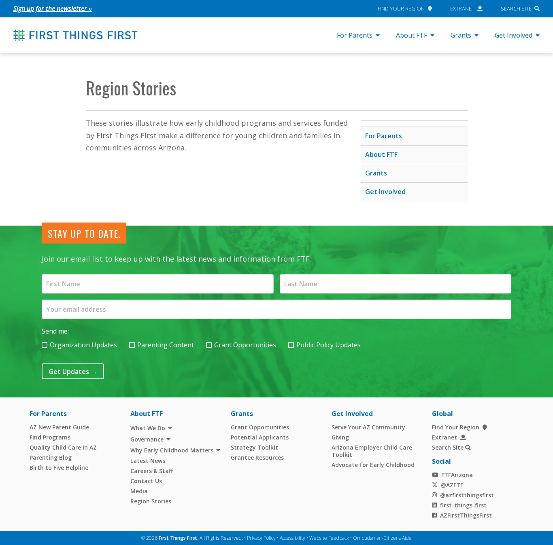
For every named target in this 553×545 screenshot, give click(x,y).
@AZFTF (452, 485)
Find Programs (50, 437)
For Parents (354, 35)
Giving (340, 437)
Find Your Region (401, 8)
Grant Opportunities (245, 345)
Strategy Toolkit (254, 447)
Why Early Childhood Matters (171, 450)
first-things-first (463, 505)
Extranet (462, 8)
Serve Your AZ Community (368, 427)
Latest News (147, 461)
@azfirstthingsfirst (467, 495)
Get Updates (73, 371)
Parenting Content (165, 345)
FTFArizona (457, 475)
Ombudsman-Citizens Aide (382, 537)
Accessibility (292, 537)
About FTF (411, 35)
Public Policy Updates (328, 345)
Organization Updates (83, 345)
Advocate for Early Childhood (373, 465)
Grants (461, 35)
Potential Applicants (260, 437)
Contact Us (146, 481)
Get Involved (513, 35)
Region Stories (150, 501)
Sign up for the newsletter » (52, 8)
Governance (147, 439)
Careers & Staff (151, 471)
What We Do (147, 428)
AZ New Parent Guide (59, 427)
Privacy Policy (261, 537)
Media (139, 491)
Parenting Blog (51, 457)
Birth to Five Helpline (59, 467)
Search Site (516, 8)
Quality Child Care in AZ (63, 447)
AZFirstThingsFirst (466, 515)
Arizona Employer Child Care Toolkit (372, 451)
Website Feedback (329, 537)
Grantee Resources (257, 457)
